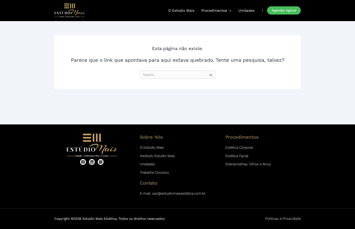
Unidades (246, 10)
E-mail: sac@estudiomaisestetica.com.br (172, 193)
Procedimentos (214, 10)
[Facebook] (83, 162)
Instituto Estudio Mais (157, 156)
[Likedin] (92, 162)
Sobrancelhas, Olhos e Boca (248, 164)
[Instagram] (101, 162)
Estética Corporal (239, 147)
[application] (229, 10)
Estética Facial (236, 156)
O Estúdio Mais (181, 10)
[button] (284, 10)
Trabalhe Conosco (154, 172)
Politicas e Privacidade (283, 218)
